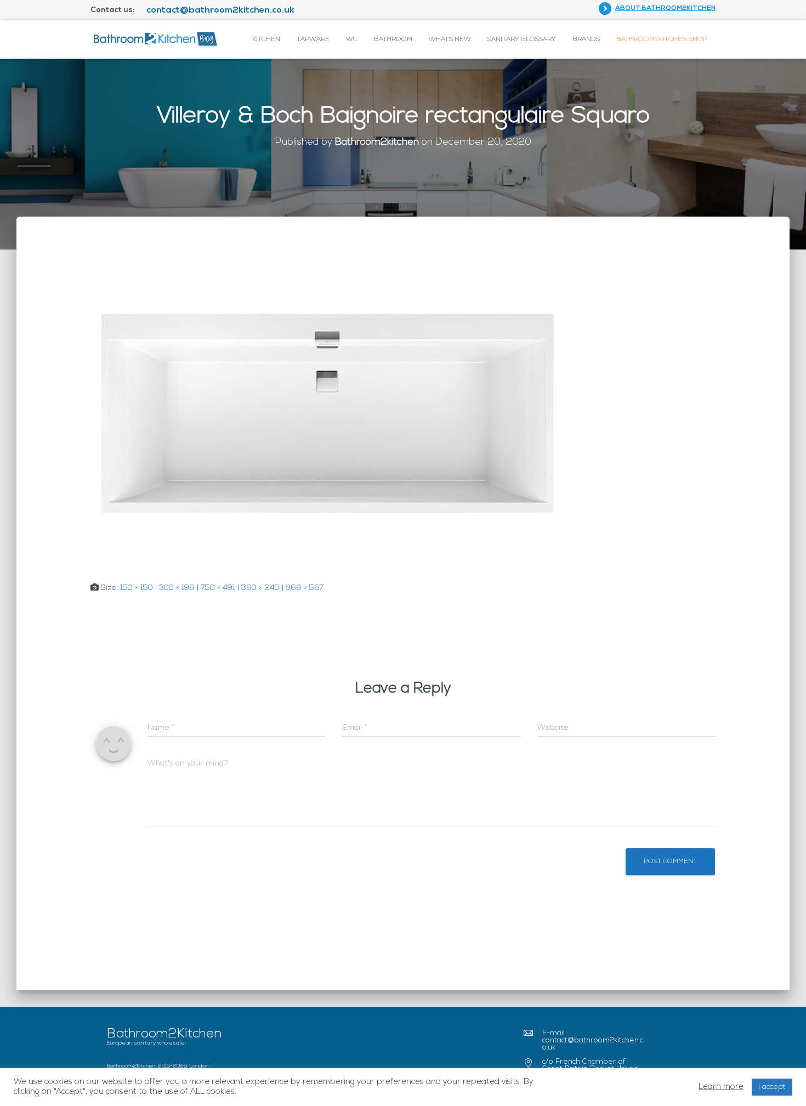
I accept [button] (772, 1087)
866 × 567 (304, 588)
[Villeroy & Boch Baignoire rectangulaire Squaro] (327, 410)
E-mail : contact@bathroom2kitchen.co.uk (592, 1040)
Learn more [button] (721, 1087)
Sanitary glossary (521, 39)
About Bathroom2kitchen (665, 8)
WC (351, 39)
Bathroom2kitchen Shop (661, 39)
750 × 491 (218, 588)
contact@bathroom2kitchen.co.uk (220, 10)
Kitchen (266, 39)
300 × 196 (177, 588)
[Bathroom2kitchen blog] (155, 39)
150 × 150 (136, 588)
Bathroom (393, 39)
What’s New (450, 39)
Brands (586, 39)
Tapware (313, 39)
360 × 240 (260, 588)
